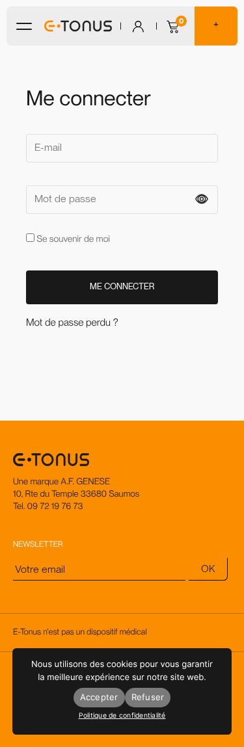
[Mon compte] (138, 26)
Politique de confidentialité (122, 715)
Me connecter (122, 286)
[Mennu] (24, 26)
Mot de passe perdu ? (72, 322)
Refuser (148, 697)
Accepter (99, 697)
